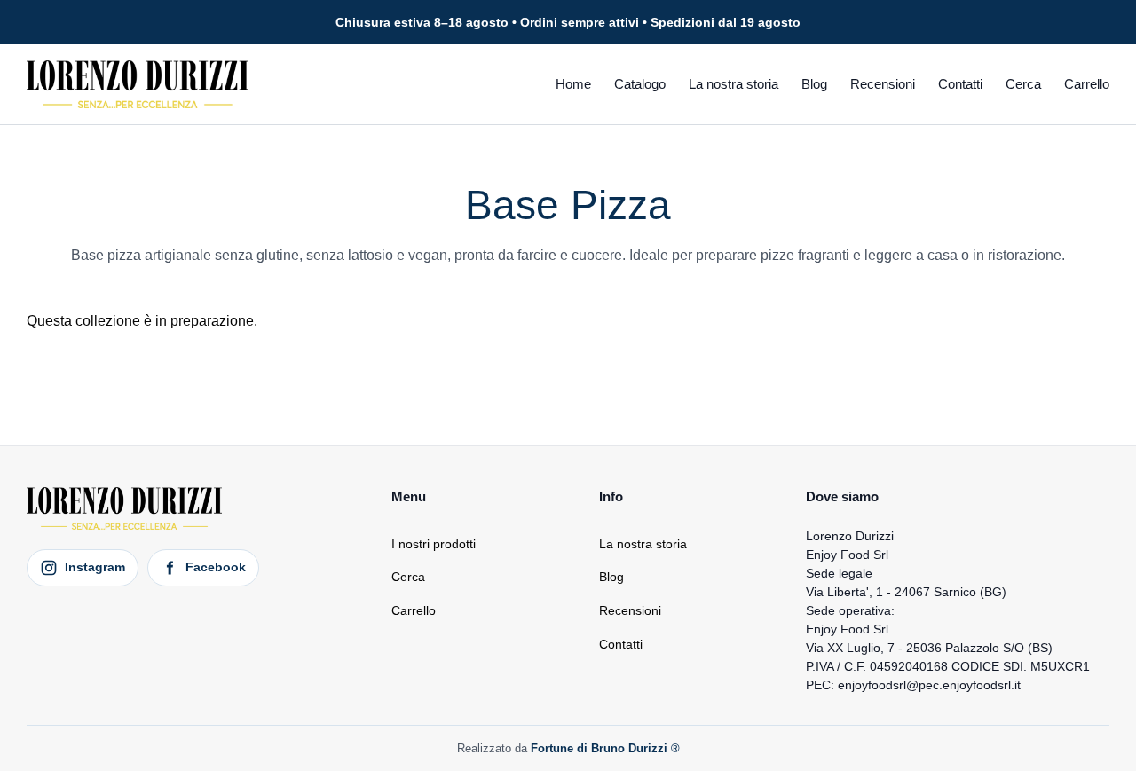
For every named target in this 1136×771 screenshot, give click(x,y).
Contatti (960, 83)
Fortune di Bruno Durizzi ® (605, 748)
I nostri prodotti (433, 544)
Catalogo (640, 83)
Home (573, 83)
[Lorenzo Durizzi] (137, 84)
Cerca (1023, 83)
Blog (814, 83)
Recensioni (882, 83)
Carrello (1086, 83)
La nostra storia (733, 83)
